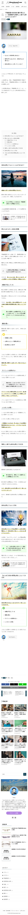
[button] (5, 684)
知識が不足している (12, 140)
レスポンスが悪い (11, 145)
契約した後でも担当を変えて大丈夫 (14, 148)
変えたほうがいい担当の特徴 (12, 138)
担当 (12, 677)
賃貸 (8, 19)
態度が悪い (10, 142)
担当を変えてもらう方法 (11, 150)
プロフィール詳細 (14, 813)
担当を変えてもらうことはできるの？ (14, 136)
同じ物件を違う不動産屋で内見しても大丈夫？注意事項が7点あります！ (18, 564)
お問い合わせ (22, 910)
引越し (6, 884)
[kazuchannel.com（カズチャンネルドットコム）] (14, 2)
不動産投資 (7, 878)
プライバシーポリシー (15, 910)
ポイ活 (6, 875)
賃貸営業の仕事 (8, 890)
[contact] (15, 818)
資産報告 (6, 896)
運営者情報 (8, 910)
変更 (9, 677)
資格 (5, 893)
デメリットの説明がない (13, 144)
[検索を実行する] (24, 774)
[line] (13, 818)
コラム (6, 872)
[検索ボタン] (25, 2)
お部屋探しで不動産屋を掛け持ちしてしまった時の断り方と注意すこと (18, 218)
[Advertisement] (14, 112)
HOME (4, 910)
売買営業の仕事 (8, 881)
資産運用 (7, 899)
